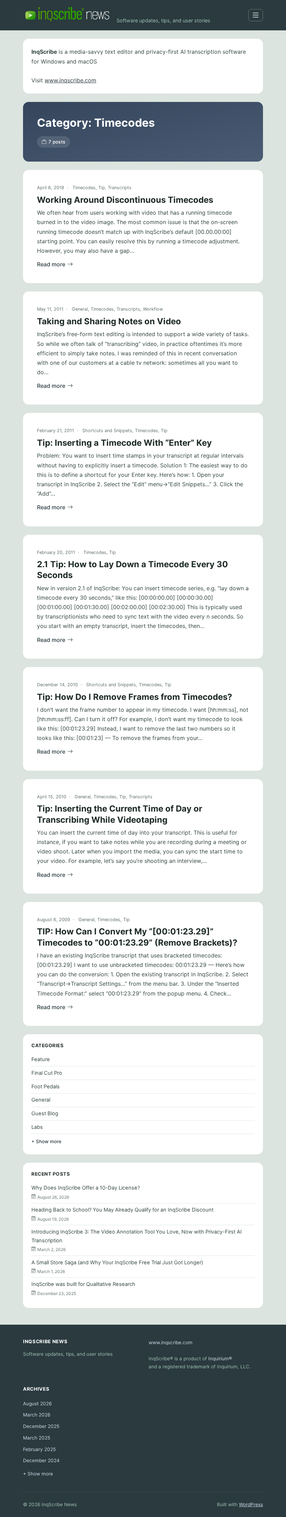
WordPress (251, 1504)
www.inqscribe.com (70, 80)
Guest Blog (44, 1113)
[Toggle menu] (255, 15)
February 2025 (39, 1449)
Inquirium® (220, 1358)
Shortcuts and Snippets (107, 430)
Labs (37, 1127)
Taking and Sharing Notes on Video (109, 321)
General (80, 309)
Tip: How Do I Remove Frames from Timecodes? (134, 697)
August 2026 (37, 1403)
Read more (51, 264)
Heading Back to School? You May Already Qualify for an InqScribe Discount (122, 1210)
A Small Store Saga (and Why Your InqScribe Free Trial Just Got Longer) (117, 1262)
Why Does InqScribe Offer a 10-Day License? (85, 1188)
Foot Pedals (45, 1086)
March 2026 (36, 1415)
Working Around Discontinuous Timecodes (125, 200)
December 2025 (41, 1426)
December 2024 (41, 1460)
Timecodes (84, 187)
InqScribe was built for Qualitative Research (83, 1284)
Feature (40, 1059)
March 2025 (36, 1438)
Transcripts (119, 187)
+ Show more (46, 1141)
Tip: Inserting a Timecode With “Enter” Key (124, 443)
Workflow (153, 309)
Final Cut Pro (46, 1073)
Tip (101, 187)
